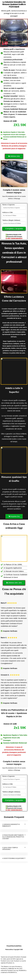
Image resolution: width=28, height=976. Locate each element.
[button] (14, 825)
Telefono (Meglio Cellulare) (11, 220)
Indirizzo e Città (7, 212)
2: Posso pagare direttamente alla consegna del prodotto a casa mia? (13, 836)
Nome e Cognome (8, 204)
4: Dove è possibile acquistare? (13, 858)
